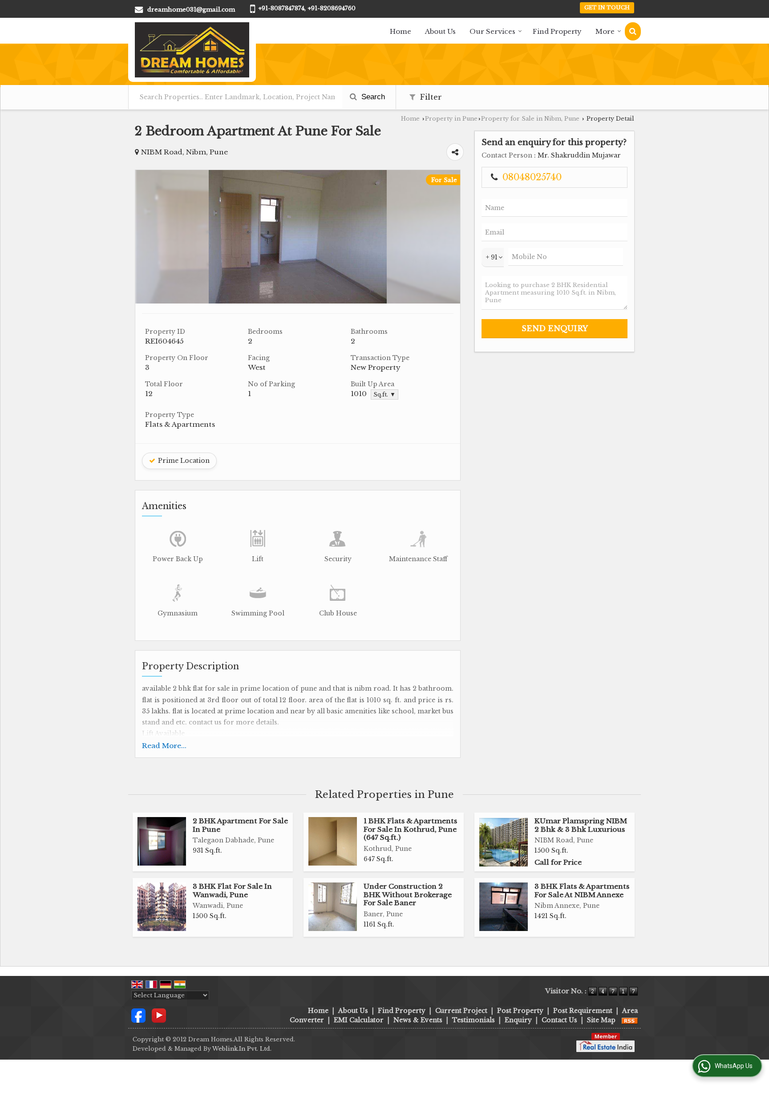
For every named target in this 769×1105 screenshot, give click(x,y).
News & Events (417, 1020)
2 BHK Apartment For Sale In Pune (240, 825)
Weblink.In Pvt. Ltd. (241, 1048)
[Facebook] (138, 1015)
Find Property (557, 31)
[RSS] (630, 1020)
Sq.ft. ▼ (384, 394)
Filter (429, 97)
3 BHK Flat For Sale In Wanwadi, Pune (232, 890)
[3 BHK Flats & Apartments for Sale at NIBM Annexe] (503, 906)
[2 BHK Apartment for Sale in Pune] (162, 841)
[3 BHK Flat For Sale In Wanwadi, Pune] (162, 906)
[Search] (633, 31)
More (605, 31)
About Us (440, 31)
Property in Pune (451, 118)
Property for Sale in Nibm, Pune (530, 118)
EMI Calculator (359, 1020)
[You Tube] (159, 1015)
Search (372, 97)
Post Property (520, 1011)
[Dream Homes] (192, 49)
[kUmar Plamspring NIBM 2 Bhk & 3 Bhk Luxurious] (503, 842)
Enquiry (518, 1020)
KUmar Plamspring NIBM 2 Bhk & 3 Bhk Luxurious (580, 825)
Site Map (601, 1020)
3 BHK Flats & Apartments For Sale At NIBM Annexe (581, 890)
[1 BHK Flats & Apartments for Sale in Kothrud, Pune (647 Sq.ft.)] (332, 841)
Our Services (492, 31)
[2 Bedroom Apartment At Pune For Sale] (298, 301)
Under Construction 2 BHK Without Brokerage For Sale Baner (408, 894)
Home (400, 31)
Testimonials (473, 1020)
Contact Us (559, 1020)
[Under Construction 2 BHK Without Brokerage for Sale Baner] (332, 906)
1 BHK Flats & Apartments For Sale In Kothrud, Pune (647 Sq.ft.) (410, 829)
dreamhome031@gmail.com (191, 9)
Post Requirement (582, 1011)
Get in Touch (607, 7)
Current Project (461, 1011)
